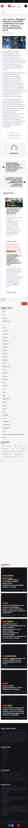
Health (4, 363)
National (5, 386)
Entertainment (6, 344)
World (4, 437)
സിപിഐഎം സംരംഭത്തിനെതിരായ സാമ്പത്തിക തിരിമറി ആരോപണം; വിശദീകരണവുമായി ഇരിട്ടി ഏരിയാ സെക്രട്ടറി (13, 790)
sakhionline (14, 153)
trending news (6, 421)
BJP (3, 446)
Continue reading (11, 241)
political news (6, 399)
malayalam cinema (18, 454)
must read (5, 379)
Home (3, 12)
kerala (23, 449)
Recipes (5, 402)
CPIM (15, 446)
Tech (4, 411)
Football (5, 350)
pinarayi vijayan (6, 456)
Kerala (4, 33)
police (4, 395)
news (4, 389)
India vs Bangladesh (14, 138)
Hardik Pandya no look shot (14, 135)
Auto (4, 311)
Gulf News (5, 356)
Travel (4, 418)
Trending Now (6, 424)
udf (21, 456)
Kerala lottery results (7, 454)
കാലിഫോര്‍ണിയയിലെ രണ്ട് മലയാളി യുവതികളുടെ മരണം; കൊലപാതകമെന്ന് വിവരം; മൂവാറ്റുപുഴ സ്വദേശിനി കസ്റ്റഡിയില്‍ (13, 799)
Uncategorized (6, 428)
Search (3, 299)
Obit (4, 392)
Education (5, 340)
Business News (6, 321)
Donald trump (22, 446)
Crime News (6, 331)
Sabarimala (14, 456)
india (13, 449)
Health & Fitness (7, 366)
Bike (4, 314)
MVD (4, 382)
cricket (4, 327)
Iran (18, 449)
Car (3, 324)
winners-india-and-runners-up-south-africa (13, 434)
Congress (9, 446)
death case (5, 334)
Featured (5, 347)
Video (4, 431)
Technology (5, 415)
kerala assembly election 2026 (9, 451)
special (4, 405)
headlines (5, 360)
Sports (4, 408)
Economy (5, 337)
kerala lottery (21, 451)
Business (5, 318)
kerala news (13, 205)
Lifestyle (5, 376)
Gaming (5, 353)
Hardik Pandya (14, 133)
